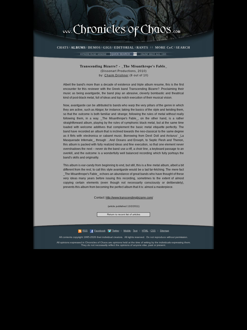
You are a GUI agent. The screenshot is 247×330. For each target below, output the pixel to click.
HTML (145, 230)
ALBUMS (78, 47)
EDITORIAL (124, 47)
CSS (153, 230)
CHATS (63, 47)
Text (135, 230)
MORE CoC (164, 47)
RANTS (142, 47)
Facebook (99, 230)
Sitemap (164, 230)
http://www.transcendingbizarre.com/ (129, 197)
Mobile (127, 230)
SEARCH (183, 47)
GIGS (107, 47)
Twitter (115, 230)
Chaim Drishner (116, 75)
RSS (85, 230)
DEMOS (94, 47)
